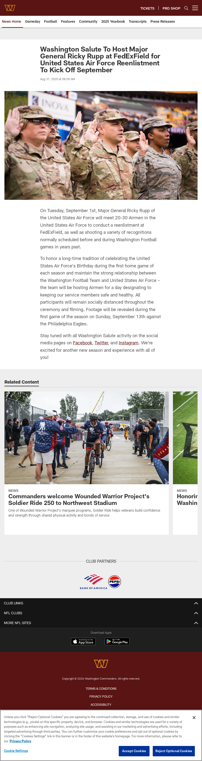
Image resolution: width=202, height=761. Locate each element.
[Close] (194, 717)
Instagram (128, 342)
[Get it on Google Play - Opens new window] (117, 644)
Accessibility (101, 704)
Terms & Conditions (101, 688)
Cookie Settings (16, 751)
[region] (101, 735)
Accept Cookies (134, 751)
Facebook (82, 342)
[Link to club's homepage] (10, 6)
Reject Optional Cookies (173, 751)
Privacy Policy (101, 696)
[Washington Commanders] (101, 664)
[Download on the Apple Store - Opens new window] (83, 642)
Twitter (101, 342)
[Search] (186, 8)
